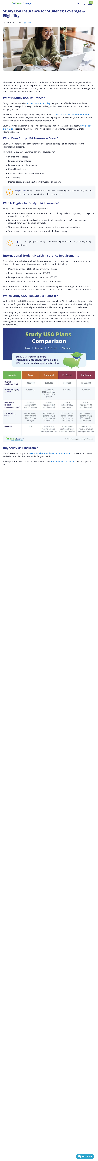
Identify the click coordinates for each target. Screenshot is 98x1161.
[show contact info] (83, 3)
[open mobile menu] (8, 4)
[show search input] (78, 4)
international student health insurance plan (49, 453)
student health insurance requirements (70, 114)
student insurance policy (38, 103)
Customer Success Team (62, 461)
